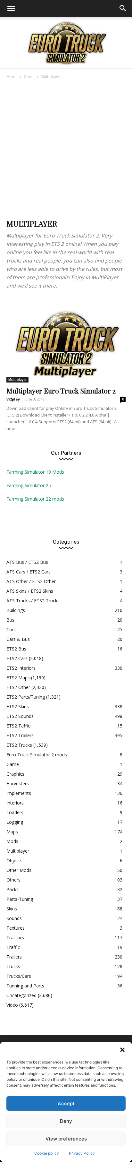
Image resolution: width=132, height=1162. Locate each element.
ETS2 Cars (17, 658)
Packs (12, 889)
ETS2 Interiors (21, 668)
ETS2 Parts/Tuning (25, 697)
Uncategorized (21, 995)
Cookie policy (46, 1153)
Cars (11, 629)
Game (29, 76)
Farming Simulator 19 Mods (35, 472)
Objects (14, 860)
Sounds (14, 918)
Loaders (14, 812)
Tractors (15, 937)
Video (12, 1005)
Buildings (15, 610)
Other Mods (18, 870)
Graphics (15, 774)
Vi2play (13, 399)
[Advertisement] (66, 149)
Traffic (13, 947)
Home (12, 76)
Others (13, 880)
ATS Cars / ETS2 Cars (28, 572)
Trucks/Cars (18, 976)
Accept (66, 1103)
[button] (122, 1049)
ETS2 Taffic (18, 726)
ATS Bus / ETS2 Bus (27, 562)
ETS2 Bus (16, 649)
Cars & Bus (18, 639)
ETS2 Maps (18, 678)
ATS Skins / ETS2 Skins (29, 591)
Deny (66, 1121)
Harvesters (17, 783)
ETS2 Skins (17, 706)
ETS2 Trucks (19, 745)
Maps (12, 832)
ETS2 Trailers (20, 735)
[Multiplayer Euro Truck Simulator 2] (66, 339)
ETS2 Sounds (20, 716)
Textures (15, 928)
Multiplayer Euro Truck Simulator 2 (61, 390)
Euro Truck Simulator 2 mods (36, 755)
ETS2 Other (18, 687)
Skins (11, 909)
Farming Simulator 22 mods (35, 499)
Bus (10, 620)
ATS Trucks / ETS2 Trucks (33, 601)
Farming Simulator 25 (28, 485)
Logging (14, 822)
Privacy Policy (82, 1153)
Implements (18, 793)
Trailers (14, 957)
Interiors (15, 803)
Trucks (13, 966)
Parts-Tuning (19, 899)
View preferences (66, 1139)
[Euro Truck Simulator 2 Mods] (66, 42)
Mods (12, 841)
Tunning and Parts (25, 986)
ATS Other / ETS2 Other (31, 581)
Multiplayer (17, 379)
